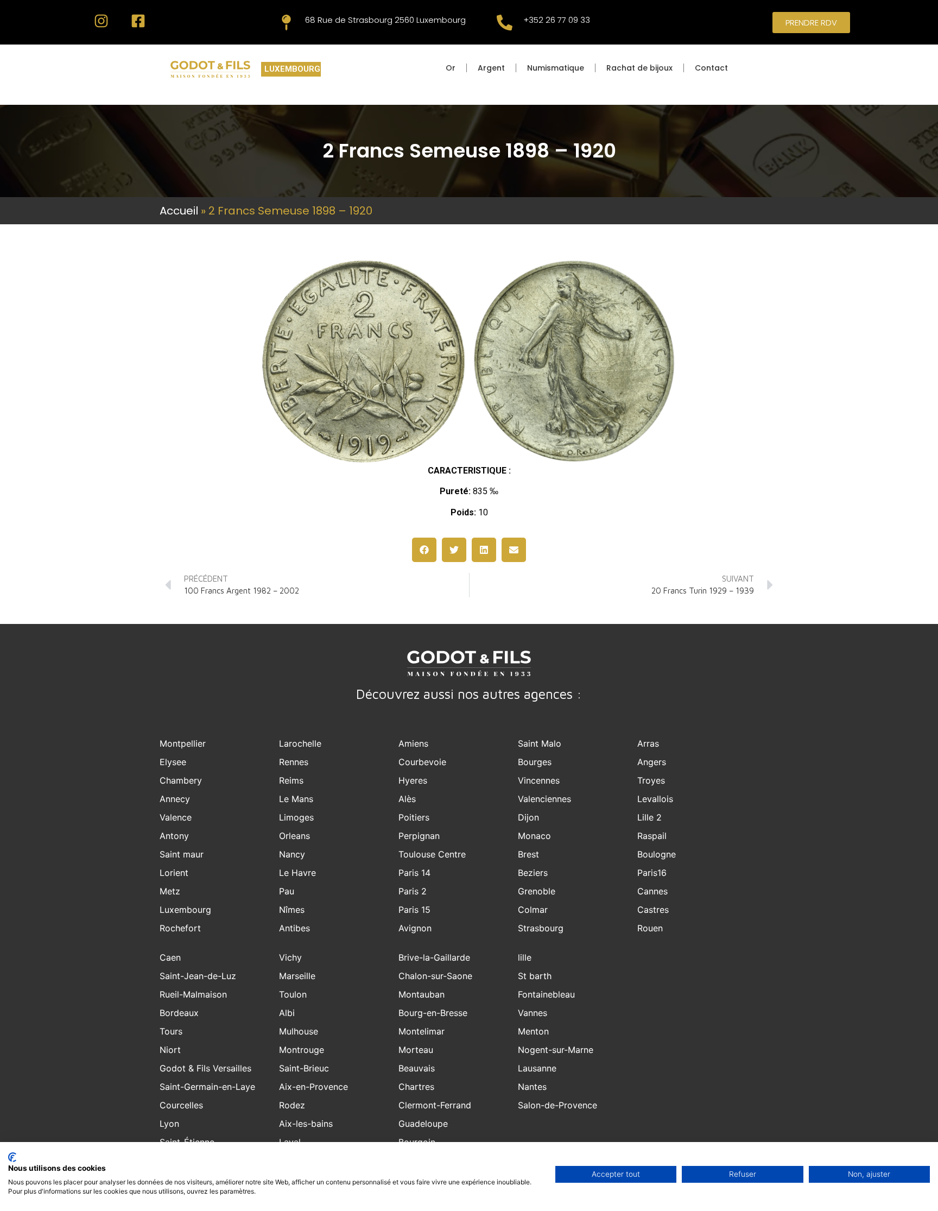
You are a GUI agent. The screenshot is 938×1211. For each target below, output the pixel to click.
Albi (287, 1012)
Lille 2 (649, 817)
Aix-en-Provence (313, 1086)
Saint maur (182, 854)
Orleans (294, 835)
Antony (174, 835)
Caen (170, 957)
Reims (291, 780)
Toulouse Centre (432, 854)
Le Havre (297, 872)
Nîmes (292, 909)
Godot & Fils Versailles (205, 1068)
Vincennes (539, 780)
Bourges (535, 761)
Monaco (534, 835)
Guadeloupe (423, 1123)
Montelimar (421, 1031)
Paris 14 (414, 872)
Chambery (181, 780)
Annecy (175, 798)
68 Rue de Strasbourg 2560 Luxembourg (385, 20)
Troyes (651, 780)
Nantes (532, 1086)
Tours (171, 1031)
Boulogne (656, 854)
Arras (648, 743)
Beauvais (416, 1068)
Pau (286, 891)
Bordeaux (179, 1012)
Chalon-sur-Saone (435, 975)
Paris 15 (414, 909)
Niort (170, 1049)
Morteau (415, 1049)
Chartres (416, 1086)
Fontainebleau (546, 994)
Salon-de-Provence (557, 1105)
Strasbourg (540, 928)
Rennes (293, 761)
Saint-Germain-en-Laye (207, 1086)
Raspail (652, 835)
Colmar (533, 909)
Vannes (532, 1012)
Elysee (173, 761)
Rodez (292, 1105)
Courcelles (181, 1105)
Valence (176, 817)
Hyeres (412, 780)
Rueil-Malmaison (193, 994)
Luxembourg (185, 909)
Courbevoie (422, 761)
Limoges (296, 817)
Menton (533, 1031)
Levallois (655, 798)
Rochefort (180, 928)
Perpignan (419, 835)
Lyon (169, 1123)
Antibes (294, 928)
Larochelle (300, 743)
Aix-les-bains (306, 1123)
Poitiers (413, 817)
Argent (491, 67)
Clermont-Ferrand (434, 1105)
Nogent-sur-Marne (555, 1049)
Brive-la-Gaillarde (434, 957)
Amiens (413, 743)
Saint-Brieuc (304, 1068)
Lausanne (537, 1068)
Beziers (533, 872)
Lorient (174, 872)
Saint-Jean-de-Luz (198, 975)
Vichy (290, 957)
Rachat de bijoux (639, 67)
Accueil (179, 210)
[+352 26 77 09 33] (504, 22)
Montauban (421, 994)
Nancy (292, 854)
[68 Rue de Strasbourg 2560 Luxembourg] (286, 22)
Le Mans (296, 798)
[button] (424, 550)
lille (524, 957)
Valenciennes (544, 798)
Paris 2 (412, 891)
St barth (535, 975)
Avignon (415, 928)
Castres (653, 909)
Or (450, 67)
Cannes (652, 891)
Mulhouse (298, 1031)
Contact (711, 67)
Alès (407, 798)
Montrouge (301, 1049)
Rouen (650, 928)
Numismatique (555, 67)
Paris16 (652, 872)
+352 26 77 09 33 (556, 20)
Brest (528, 854)
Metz (170, 891)
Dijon (528, 817)
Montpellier (183, 743)
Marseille (297, 975)
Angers (651, 761)
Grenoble (536, 891)
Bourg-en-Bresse (432, 1012)
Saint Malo (539, 743)
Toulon (293, 994)
